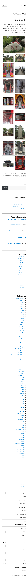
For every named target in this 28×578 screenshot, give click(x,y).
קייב (23, 202)
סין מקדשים (23, 176)
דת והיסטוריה (11, 173)
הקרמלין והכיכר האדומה (18, 206)
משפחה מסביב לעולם (19, 443)
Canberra (22, 310)
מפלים (22, 441)
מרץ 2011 (22, 269)
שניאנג (22, 484)
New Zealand (21, 351)
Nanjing (22, 347)
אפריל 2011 (21, 267)
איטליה (22, 395)
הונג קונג (22, 421)
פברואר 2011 (21, 271)
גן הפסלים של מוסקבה (18, 204)
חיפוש (24, 184)
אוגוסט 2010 (21, 283)
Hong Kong (21, 330)
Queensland (21, 361)
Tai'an (19, 173)
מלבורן (22, 437)
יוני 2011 (22, 262)
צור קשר (19, 237)
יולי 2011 (22, 260)
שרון (25, 237)
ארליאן (22, 399)
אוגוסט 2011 (21, 258)
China (16, 173)
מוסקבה (22, 208)
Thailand (22, 381)
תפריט (4, 5)
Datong (22, 316)
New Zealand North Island (17, 353)
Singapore (21, 371)
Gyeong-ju (21, 324)
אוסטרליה (22, 391)
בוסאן (23, 403)
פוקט (23, 466)
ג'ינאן (23, 409)
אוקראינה (22, 393)
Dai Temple (20, 20)
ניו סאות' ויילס (21, 453)
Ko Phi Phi (21, 336)
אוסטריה (22, 389)
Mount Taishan (23, 175)
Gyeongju (21, 326)
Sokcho (22, 373)
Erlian (22, 318)
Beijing (22, 304)
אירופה (22, 397)
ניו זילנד (22, 447)
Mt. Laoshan (21, 344)
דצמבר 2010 (21, 275)
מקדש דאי (6, 175)
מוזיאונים (22, 433)
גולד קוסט (22, 411)
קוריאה (22, 474)
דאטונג (22, 415)
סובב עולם (22, 5)
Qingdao (22, 359)
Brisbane (22, 306)
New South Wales (19, 349)
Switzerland (21, 375)
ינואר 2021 (21, 256)
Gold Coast (21, 322)
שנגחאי (22, 482)
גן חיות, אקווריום (20, 413)
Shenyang (21, 369)
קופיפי (22, 472)
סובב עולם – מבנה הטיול (12, 219)
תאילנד (22, 486)
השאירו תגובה (17, 176)
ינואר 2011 (21, 273)
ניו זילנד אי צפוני (20, 451)
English (24, 493)
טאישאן (9, 175)
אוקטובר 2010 (21, 279)
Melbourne (21, 340)
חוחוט (23, 425)
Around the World (20, 298)
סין (5, 173)
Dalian (22, 314)
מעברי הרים (21, 439)
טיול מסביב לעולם (20, 200)
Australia (22, 300)
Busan (22, 308)
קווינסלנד (22, 470)
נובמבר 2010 (21, 277)
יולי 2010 (22, 285)
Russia (22, 363)
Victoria (22, 385)
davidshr (23, 219)
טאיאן (7, 173)
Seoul (22, 365)
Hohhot (22, 328)
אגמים (22, 387)
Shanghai (21, 367)
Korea (22, 338)
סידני (23, 459)
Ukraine (22, 383)
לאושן (23, 431)
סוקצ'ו (23, 455)
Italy (23, 332)
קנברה (22, 476)
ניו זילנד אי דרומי (20, 449)
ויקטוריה (22, 423)
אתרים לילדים (21, 401)
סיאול (23, 457)
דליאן (23, 417)
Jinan (23, 334)
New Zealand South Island (17, 355)
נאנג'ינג (22, 445)
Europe (22, 320)
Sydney (22, 377)
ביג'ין (23, 405)
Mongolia (22, 342)
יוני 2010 (22, 287)
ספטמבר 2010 (20, 281)
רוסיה (23, 478)
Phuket (22, 357)
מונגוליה (22, 435)
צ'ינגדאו (22, 468)
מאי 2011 (22, 265)
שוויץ (23, 480)
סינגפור (22, 464)
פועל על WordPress (16, 575)
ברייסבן (22, 407)
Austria (22, 302)
